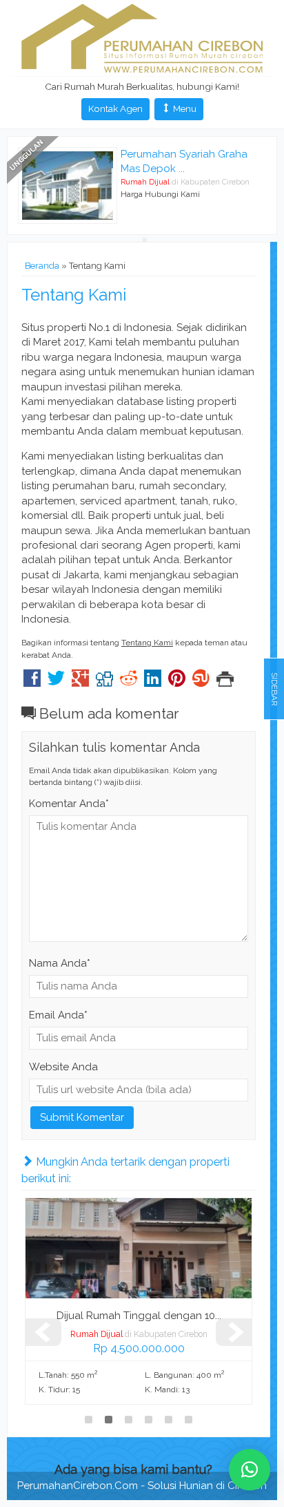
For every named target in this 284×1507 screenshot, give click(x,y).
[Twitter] (56, 682)
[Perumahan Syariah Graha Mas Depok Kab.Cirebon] (67, 184)
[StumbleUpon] (201, 682)
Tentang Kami (73, 295)
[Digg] (104, 682)
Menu (183, 108)
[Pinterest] (176, 682)
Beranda (42, 265)
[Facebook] (32, 682)
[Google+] (80, 682)
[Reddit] (128, 682)
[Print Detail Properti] (225, 682)
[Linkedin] (152, 682)
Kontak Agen (115, 108)
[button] (249, 1469)
